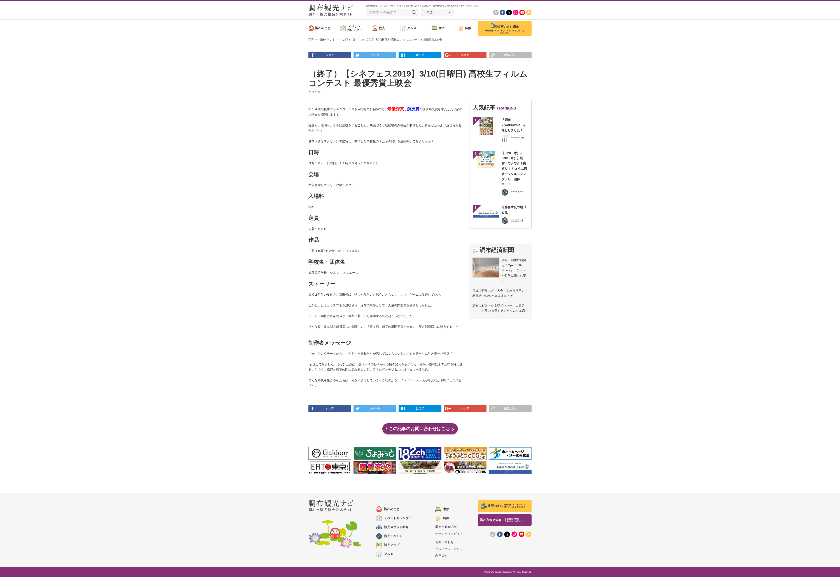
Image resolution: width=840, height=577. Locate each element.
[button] (437, 12)
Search (414, 12)
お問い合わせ (444, 542)
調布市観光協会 (446, 526)
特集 (446, 518)
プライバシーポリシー (450, 549)
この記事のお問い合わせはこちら (420, 428)
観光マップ (391, 545)
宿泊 (446, 509)
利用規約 (441, 556)
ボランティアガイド (449, 533)
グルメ (388, 554)
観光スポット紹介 (396, 527)
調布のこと (391, 509)
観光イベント (393, 536)
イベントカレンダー (398, 518)
